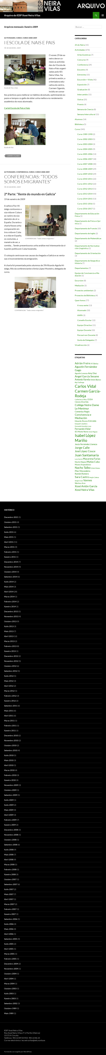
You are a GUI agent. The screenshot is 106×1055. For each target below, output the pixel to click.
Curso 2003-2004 (84, 144)
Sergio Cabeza (94, 477)
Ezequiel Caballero (81, 424)
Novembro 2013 (11, 616)
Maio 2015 (8, 537)
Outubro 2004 (10, 973)
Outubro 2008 (10, 839)
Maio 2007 (8, 894)
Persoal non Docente (86, 335)
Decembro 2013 (11, 611)
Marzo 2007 (9, 904)
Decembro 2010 (11, 735)
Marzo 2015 (9, 547)
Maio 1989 (8, 1013)
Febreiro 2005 (10, 959)
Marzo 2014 (9, 596)
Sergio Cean (79, 481)
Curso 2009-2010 (84, 174)
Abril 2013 (8, 636)
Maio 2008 (8, 854)
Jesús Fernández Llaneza (86, 444)
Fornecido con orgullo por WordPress (18, 1052)
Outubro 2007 (10, 879)
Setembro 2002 (10, 1003)
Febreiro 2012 (10, 696)
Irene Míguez (93, 432)
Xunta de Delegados (85, 340)
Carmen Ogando (13, 156)
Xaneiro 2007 (10, 914)
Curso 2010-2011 (84, 179)
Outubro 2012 (10, 666)
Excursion (79, 280)
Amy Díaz (92, 373)
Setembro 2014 (10, 577)
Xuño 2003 (9, 993)
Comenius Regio (82, 411)
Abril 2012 (8, 686)
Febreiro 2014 (10, 601)
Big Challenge (79, 382)
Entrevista (81, 74)
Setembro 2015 (10, 527)
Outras (80, 99)
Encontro (81, 69)
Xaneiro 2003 (10, 998)
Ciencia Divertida (81, 402)
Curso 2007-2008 (84, 164)
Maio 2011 (8, 710)
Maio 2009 (8, 810)
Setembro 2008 (10, 844)
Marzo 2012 (9, 691)
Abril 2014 (8, 591)
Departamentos (81, 268)
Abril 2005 (8, 949)
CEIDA (90, 399)
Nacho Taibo (83, 467)
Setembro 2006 (10, 919)
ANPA (80, 315)
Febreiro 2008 (10, 869)
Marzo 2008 (9, 864)
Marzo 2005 (9, 954)
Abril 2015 (8, 542)
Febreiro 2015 (10, 552)
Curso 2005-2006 (84, 154)
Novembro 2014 (11, 567)
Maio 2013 (8, 631)
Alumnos (79, 119)
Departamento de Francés (86, 228)
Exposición (82, 84)
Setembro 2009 (10, 795)
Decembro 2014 (11, 562)
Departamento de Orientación (88, 253)
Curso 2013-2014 (84, 194)
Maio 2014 (8, 586)
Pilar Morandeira (82, 471)
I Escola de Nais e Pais (29, 42)
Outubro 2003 (10, 988)
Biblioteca (79, 124)
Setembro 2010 (10, 750)
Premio (80, 104)
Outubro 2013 (10, 621)
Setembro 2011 (10, 706)
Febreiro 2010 (10, 775)
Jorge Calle (82, 447)
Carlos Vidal (85, 386)
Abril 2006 (8, 934)
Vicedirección (81, 345)
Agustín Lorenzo (81, 373)
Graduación (82, 89)
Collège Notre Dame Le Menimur (87, 406)
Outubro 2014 (10, 572)
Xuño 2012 (9, 676)
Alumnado (81, 310)
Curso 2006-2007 (84, 159)
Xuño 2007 (9, 889)
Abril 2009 (8, 815)
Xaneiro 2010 (10, 780)
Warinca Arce (80, 483)
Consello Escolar (84, 320)
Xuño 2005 (9, 944)
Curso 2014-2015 (84, 198)
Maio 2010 (8, 760)
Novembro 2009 (11, 785)
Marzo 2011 (9, 720)
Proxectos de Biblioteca (85, 295)
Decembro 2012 (11, 656)
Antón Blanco (95, 380)
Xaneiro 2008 (10, 874)
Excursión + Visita (85, 79)
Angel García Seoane (87, 376)
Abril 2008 (8, 859)
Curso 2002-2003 (84, 139)
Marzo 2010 (9, 770)
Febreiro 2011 (10, 725)
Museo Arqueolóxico (83, 464)
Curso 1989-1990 (84, 134)
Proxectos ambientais (84, 290)
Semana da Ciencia (85, 109)
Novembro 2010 (11, 740)
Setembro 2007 (10, 884)
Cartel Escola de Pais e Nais (17, 108)
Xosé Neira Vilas (84, 489)
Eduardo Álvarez (81, 421)
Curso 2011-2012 (84, 184)
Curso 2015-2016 (84, 203)
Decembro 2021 (11, 517)
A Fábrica (94, 363)
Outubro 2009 (10, 790)
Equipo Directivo (84, 325)
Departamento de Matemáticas (88, 238)
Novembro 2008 (11, 835)
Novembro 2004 (11, 968)
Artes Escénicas (84, 55)
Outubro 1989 (10, 1008)
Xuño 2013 (9, 626)
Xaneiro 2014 (10, 606)
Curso (19, 38)
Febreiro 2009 (10, 820)
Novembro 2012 (11, 661)
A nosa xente (82, 305)
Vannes (87, 480)
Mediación (79, 285)
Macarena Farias (91, 458)
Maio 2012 (8, 681)
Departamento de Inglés (85, 233)
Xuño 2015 (9, 532)
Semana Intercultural (86, 114)
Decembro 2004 (11, 964)
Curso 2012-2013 (84, 189)
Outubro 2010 (10, 745)
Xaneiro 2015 (10, 557)
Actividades (9, 38)
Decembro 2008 (11, 830)
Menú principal (102, 15)
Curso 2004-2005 (84, 149)
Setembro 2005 (10, 939)
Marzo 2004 (9, 983)
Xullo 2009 (9, 800)
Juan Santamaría (87, 455)
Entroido (92, 421)
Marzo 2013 (9, 641)
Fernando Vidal (82, 428)
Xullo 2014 (9, 581)
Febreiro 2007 (10, 909)
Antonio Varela (82, 379)
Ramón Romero (82, 473)
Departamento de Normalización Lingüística (87, 247)
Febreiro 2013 (10, 646)
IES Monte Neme (81, 432)
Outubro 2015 (10, 522)
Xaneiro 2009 (10, 825)
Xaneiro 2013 (10, 651)
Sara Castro (82, 477)
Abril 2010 (8, 765)
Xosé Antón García (86, 486)
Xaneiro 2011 (10, 730)
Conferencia (22, 172)
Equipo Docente (84, 330)
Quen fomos (80, 300)
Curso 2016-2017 (84, 208)
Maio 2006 (8, 929)
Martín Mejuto (80, 462)
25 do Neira (80, 45)
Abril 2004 (8, 978)
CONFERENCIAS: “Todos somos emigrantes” (30, 179)
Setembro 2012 (10, 671)
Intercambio (82, 94)
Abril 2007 (8, 899)
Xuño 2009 (9, 805)
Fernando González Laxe (83, 426)
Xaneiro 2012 (10, 701)
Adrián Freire (82, 363)
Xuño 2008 (9, 849)
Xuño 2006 (9, 924)
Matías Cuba (93, 461)
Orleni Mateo (95, 468)
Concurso (81, 60)
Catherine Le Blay (81, 399)
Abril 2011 (8, 715)
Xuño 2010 (9, 755)
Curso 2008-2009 (30, 38)
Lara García (79, 459)
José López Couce (85, 451)
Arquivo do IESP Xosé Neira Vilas (22, 15)
